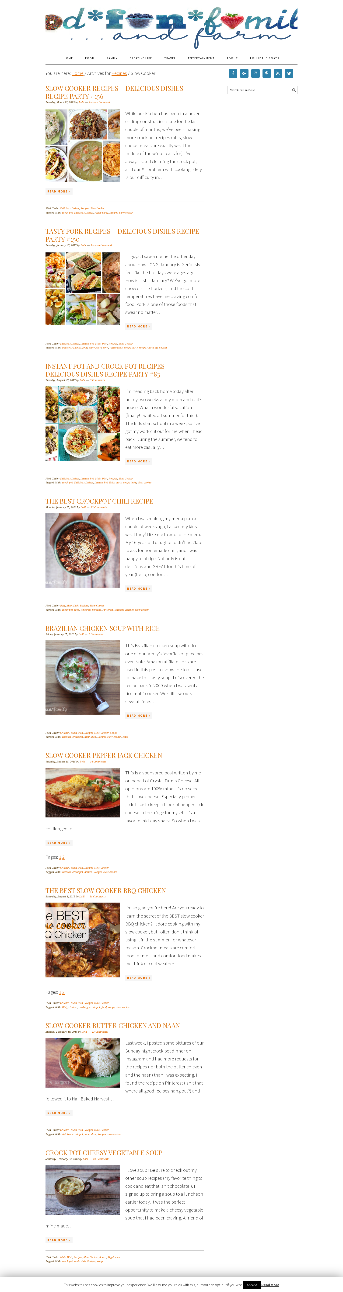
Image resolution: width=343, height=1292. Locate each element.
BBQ (64, 1007)
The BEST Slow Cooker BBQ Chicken (106, 890)
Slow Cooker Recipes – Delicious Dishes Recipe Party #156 (114, 92)
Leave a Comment (99, 102)
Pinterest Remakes (113, 609)
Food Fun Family (172, 24)
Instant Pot (87, 343)
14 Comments (98, 761)
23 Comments (99, 507)
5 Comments (97, 380)
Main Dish (101, 343)
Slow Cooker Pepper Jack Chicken (104, 755)
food (85, 347)
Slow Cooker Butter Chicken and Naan (113, 1025)
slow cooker (126, 212)
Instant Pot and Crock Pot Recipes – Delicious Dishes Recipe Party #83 (108, 370)
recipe (111, 1007)
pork (105, 347)
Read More (270, 1284)
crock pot (67, 212)
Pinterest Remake (91, 609)
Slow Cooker (97, 208)
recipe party (101, 212)
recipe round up (148, 347)
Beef (62, 605)
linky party (95, 347)
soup (125, 736)
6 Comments (96, 634)
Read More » (59, 191)
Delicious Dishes (69, 208)
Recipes (84, 208)
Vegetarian (114, 1257)
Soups (113, 732)
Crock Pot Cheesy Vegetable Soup (104, 1152)
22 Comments (101, 1159)
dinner (88, 872)
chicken (66, 736)
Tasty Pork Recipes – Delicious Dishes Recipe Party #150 (122, 235)
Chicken (65, 732)
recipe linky (116, 347)
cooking (83, 1007)
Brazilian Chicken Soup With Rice (103, 628)
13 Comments (100, 1031)
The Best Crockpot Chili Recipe (99, 501)
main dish (90, 736)
